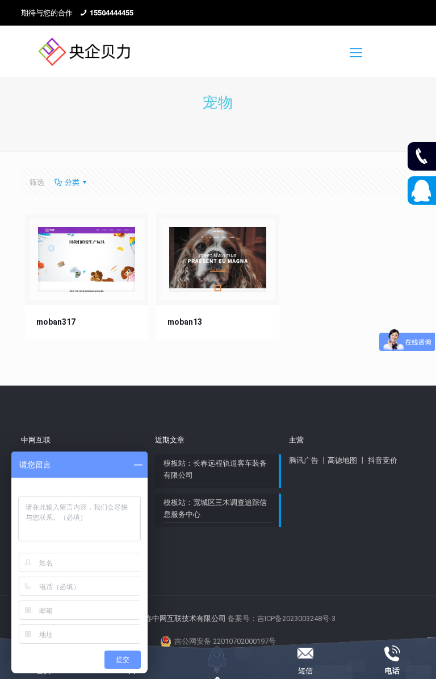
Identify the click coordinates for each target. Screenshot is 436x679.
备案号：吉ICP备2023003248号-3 (282, 618)
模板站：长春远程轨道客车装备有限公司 (215, 469)
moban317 (56, 321)
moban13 (184, 321)
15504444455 (111, 13)
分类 (72, 182)
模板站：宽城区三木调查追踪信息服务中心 (215, 508)
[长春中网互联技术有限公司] (84, 51)
